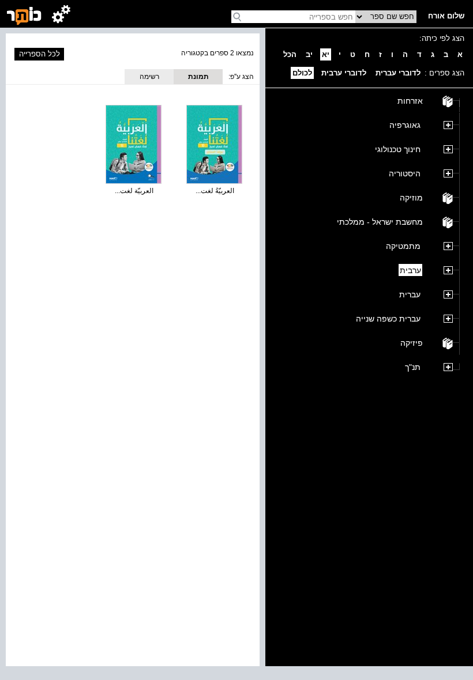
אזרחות (410, 100)
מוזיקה (411, 197)
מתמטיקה (403, 246)
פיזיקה (411, 342)
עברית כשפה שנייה (388, 318)
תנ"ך (413, 367)
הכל (289, 54)
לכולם (302, 73)
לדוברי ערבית (343, 73)
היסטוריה (405, 173)
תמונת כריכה (198, 78)
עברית (410, 294)
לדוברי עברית (398, 73)
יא (325, 54)
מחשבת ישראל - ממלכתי (380, 221)
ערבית (410, 270)
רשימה (149, 77)
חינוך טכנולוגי (398, 149)
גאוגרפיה (405, 125)
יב (309, 54)
